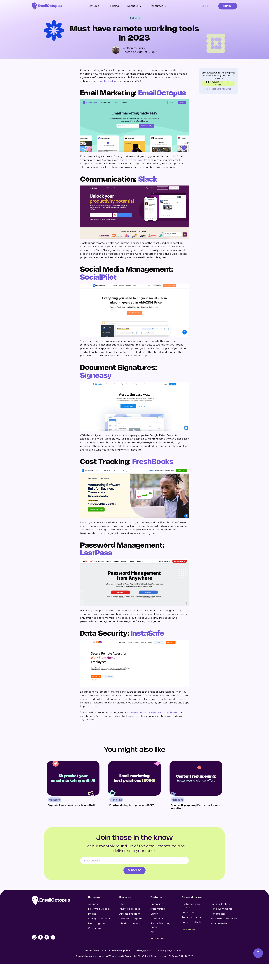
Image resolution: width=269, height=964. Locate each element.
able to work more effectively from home (152, 712)
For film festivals (191, 922)
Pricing (114, 6)
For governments (221, 908)
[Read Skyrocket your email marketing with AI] (73, 786)
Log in (206, 6)
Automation (158, 908)
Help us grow (96, 923)
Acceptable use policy (117, 950)
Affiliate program (129, 913)
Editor (154, 913)
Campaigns (157, 903)
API (153, 931)
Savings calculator (99, 918)
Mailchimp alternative (224, 918)
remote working (107, 81)
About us (93, 903)
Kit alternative (219, 923)
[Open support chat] (258, 953)
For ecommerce (192, 917)
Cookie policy (164, 950)
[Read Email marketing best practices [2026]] (134, 786)
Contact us (94, 928)
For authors (189, 912)
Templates (157, 918)
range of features (132, 159)
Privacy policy (143, 950)
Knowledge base (129, 908)
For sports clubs (220, 903)
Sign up (228, 6)
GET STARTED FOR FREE (218, 83)
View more (157, 938)
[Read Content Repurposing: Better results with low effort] (196, 786)
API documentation (131, 923)
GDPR (180, 950)
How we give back (99, 908)
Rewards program (130, 918)
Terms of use (92, 950)
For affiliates (218, 913)
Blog (122, 903)
